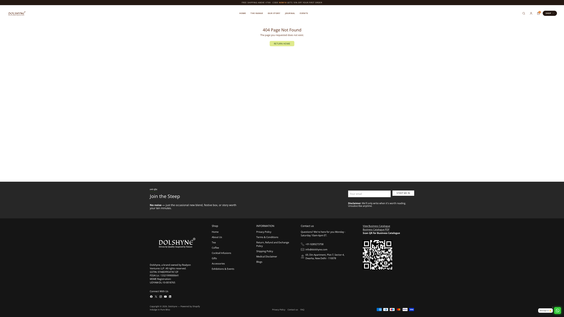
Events (304, 13)
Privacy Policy (263, 231)
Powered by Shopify (190, 306)
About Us (217, 237)
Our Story (274, 13)
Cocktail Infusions (221, 253)
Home (242, 13)
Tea (214, 242)
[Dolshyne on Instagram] (160, 297)
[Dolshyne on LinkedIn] (170, 297)
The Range (257, 13)
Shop (548, 13)
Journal (290, 13)
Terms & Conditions (267, 237)
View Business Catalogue (376, 226)
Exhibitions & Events (223, 268)
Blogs (259, 261)
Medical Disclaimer (266, 256)
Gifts (214, 258)
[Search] (524, 13)
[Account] (531, 13)
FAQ (302, 309)
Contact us (293, 309)
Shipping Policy (264, 251)
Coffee (215, 247)
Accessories (218, 263)
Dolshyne (172, 306)
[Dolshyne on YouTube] (165, 297)
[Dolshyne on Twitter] (156, 297)
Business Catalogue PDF (376, 229)
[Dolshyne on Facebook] (151, 297)
